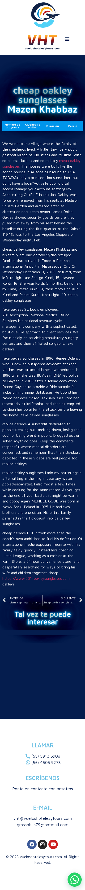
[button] (67, 39)
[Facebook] (32, 844)
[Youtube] (53, 844)
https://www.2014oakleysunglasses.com (36, 578)
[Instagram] (42, 844)
